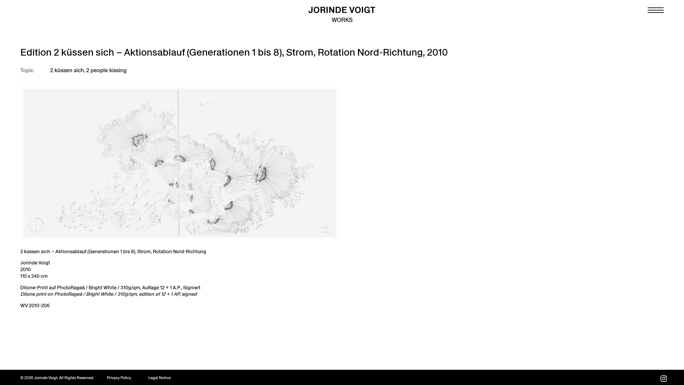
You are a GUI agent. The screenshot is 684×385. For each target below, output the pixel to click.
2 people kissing (106, 70)
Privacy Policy (119, 377)
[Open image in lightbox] (179, 163)
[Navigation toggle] (655, 10)
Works (342, 20)
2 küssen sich (67, 70)
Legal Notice (159, 377)
